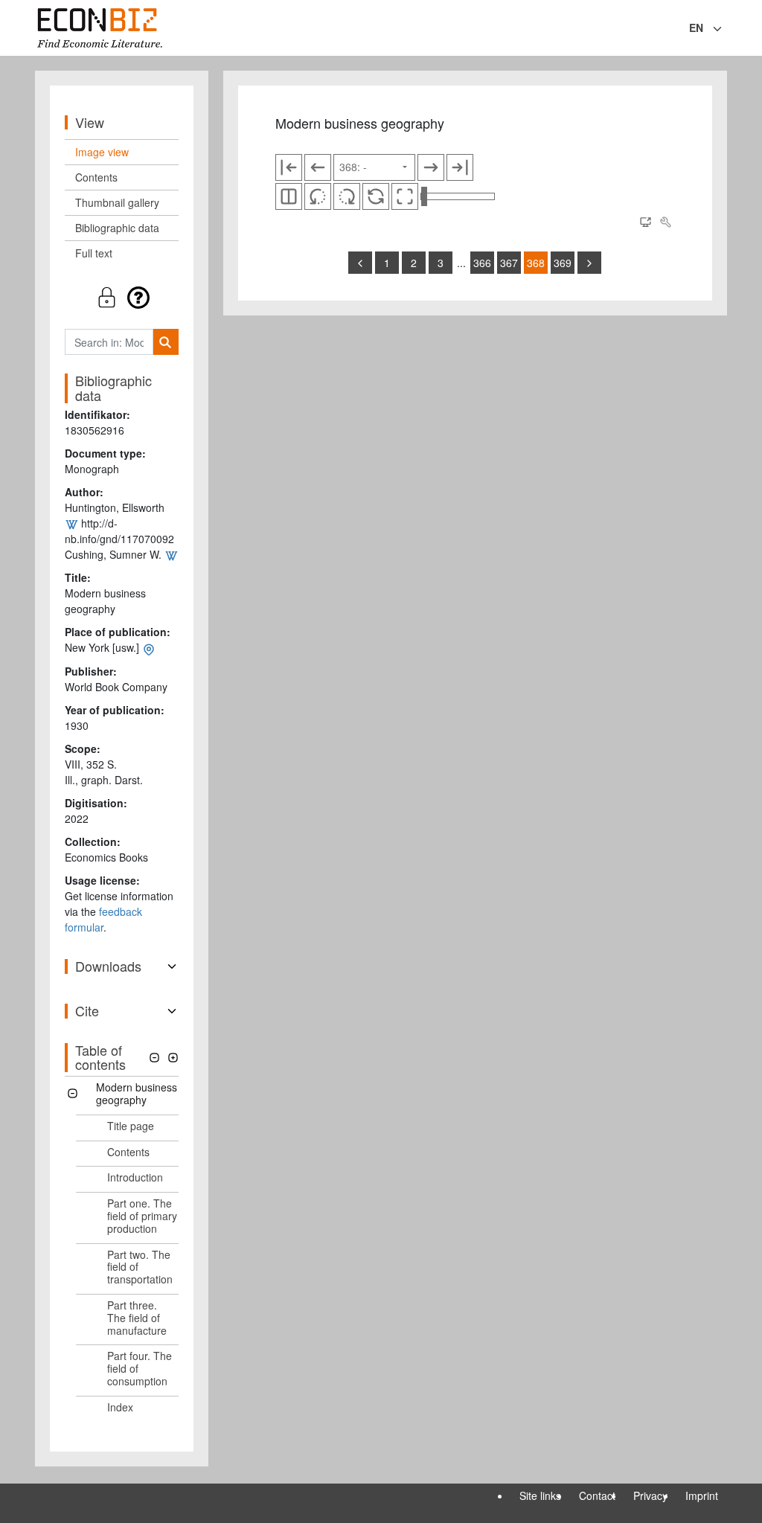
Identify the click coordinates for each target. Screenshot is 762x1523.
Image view (102, 151)
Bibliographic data (117, 227)
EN (696, 27)
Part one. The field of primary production (142, 1216)
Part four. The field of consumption (139, 1368)
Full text (93, 253)
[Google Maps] (149, 647)
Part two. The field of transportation (140, 1267)
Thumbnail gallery (117, 202)
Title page (130, 1125)
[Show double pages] (288, 196)
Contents (96, 177)
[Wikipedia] (71, 523)
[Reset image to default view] (375, 196)
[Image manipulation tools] (665, 222)
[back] (360, 262)
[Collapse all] (154, 1057)
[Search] (165, 342)
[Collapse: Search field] (725, 29)
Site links (540, 1495)
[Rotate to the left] (317, 196)
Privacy (650, 1495)
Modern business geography (136, 1093)
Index (120, 1406)
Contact (597, 1495)
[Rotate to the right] (346, 196)
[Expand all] (173, 1057)
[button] (122, 297)
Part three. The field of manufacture (137, 1318)
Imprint (701, 1495)
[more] (589, 262)
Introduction (135, 1177)
